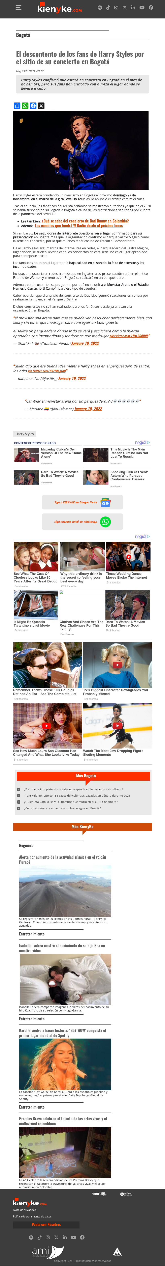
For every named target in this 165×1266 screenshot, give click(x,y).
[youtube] (141, 8)
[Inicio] (60, 7)
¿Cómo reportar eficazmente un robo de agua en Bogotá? (62, 808)
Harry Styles (24, 434)
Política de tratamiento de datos (32, 1216)
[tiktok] (108, 8)
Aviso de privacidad (24, 1210)
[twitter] (125, 8)
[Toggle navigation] (18, 7)
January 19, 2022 (85, 344)
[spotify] (100, 8)
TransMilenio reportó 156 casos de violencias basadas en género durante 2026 (77, 795)
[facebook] (151, 8)
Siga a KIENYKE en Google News (76, 502)
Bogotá (23, 35)
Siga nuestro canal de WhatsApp (76, 522)
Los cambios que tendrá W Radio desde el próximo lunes (79, 226)
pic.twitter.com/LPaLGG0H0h (128, 336)
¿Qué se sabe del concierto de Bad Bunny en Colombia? (85, 221)
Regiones (26, 846)
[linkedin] (133, 8)
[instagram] (116, 8)
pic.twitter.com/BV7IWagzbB (46, 371)
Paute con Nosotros (46, 1225)
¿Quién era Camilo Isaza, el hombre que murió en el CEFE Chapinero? (71, 802)
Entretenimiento (31, 934)
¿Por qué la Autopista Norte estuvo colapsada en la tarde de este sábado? (73, 789)
